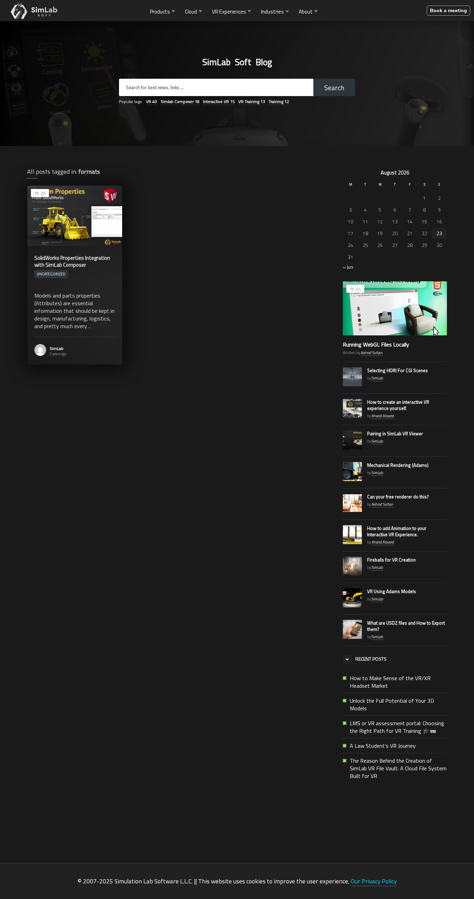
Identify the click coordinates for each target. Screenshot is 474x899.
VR (151, 101)
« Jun (348, 267)
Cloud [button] (191, 11)
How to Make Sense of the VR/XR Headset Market (390, 682)
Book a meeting (448, 10)
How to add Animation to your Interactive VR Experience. (396, 531)
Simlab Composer (180, 101)
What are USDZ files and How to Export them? (406, 626)
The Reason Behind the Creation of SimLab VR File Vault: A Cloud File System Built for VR (398, 768)
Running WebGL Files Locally (376, 344)
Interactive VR (219, 101)
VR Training (251, 101)
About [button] (306, 11)
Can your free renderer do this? (398, 496)
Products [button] (160, 11)
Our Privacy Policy (374, 881)
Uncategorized (51, 274)
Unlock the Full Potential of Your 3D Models (392, 704)
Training (279, 101)
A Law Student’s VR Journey (383, 746)
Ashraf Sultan (372, 353)
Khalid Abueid (383, 416)
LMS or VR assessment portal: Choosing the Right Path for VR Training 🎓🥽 (397, 727)
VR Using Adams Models (391, 591)
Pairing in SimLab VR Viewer (395, 433)
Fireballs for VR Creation (391, 559)
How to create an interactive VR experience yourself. (398, 405)
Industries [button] (272, 11)
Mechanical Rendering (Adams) (398, 465)
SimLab (57, 348)
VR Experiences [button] (229, 11)
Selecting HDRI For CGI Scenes (397, 370)
